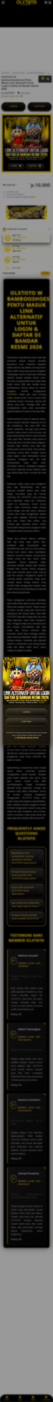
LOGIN (26, 712)
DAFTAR (26, 721)
